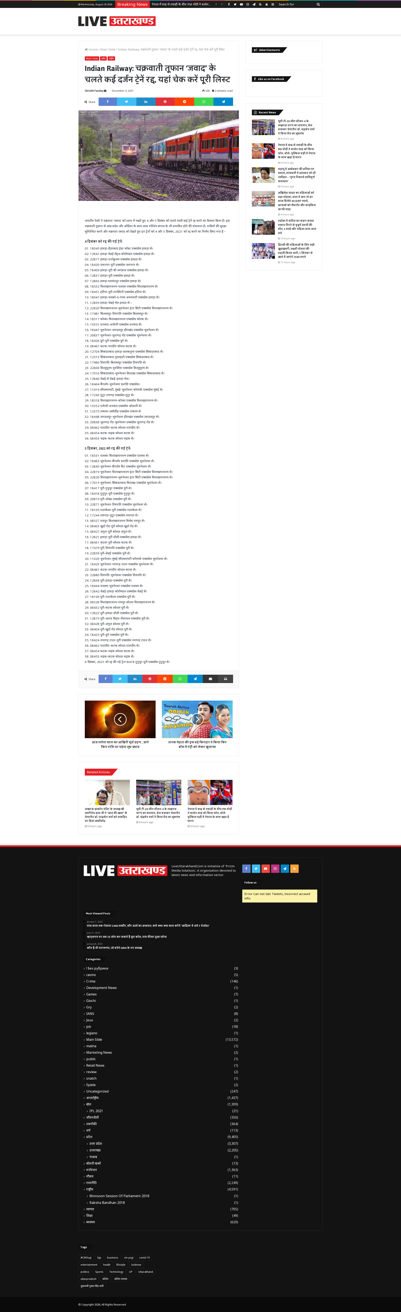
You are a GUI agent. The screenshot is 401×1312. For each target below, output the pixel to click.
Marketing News (99, 1052)
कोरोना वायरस (120, 1279)
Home (93, 49)
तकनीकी (91, 1124)
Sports (99, 1272)
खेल (88, 1104)
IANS (90, 1014)
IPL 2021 (96, 1111)
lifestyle (121, 1264)
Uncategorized (97, 1091)
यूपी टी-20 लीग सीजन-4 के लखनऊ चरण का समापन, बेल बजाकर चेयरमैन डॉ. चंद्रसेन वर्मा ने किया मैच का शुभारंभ (158, 813)
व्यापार (90, 1209)
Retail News (95, 1065)
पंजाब (93, 1157)
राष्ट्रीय (111, 58)
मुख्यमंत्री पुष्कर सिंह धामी (92, 1286)
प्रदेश (103, 58)
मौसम (90, 1176)
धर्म (88, 1130)
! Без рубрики (97, 968)
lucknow (136, 1264)
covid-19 (144, 1257)
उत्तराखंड (95, 1150)
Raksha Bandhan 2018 (107, 1202)
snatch (91, 1078)
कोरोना (105, 1279)
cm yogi (128, 1257)
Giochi (91, 1001)
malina (91, 1046)
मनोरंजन (91, 1170)
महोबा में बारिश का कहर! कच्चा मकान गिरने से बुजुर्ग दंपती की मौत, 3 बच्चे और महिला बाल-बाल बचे (297, 227)
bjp (99, 1257)
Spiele (91, 1085)
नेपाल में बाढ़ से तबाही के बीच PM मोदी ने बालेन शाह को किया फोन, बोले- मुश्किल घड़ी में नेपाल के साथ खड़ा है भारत (210, 815)
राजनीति (91, 1183)
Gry (89, 1007)
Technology (116, 1272)
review (91, 1072)
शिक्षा (89, 1215)
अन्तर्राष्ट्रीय (92, 1098)
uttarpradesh (88, 1279)
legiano (91, 1033)
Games (91, 994)
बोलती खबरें (93, 1163)
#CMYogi (86, 1257)
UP (130, 1272)
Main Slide (107, 49)
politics (85, 1272)
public (91, 1059)
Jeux (89, 1020)
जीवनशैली (92, 1117)
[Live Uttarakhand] (117, 21)
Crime (90, 981)
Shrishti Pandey (94, 91)
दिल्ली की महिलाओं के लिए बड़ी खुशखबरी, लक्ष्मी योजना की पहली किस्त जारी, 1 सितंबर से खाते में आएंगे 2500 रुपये (296, 251)
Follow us (250, 882)
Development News (101, 988)
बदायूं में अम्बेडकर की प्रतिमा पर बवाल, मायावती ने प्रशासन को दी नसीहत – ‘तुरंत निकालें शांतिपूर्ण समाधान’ (297, 175)
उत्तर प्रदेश (95, 1143)
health (106, 1264)
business (112, 1257)
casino (91, 975)
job (88, 1026)
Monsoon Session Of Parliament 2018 (119, 1196)
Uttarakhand (145, 1272)
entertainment (89, 1264)
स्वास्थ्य (90, 1222)
